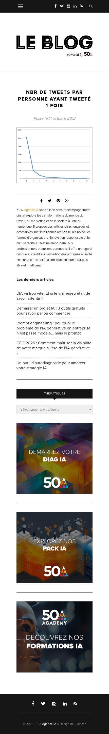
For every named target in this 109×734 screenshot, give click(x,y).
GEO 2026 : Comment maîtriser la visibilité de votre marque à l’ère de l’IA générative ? (54, 348)
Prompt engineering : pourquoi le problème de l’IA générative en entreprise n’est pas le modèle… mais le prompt (53, 328)
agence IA (31, 210)
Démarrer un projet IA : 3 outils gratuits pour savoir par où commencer (50, 311)
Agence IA (49, 724)
